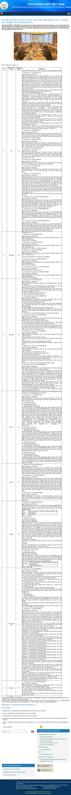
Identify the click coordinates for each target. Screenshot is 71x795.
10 (47, 727)
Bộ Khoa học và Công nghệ (46, 757)
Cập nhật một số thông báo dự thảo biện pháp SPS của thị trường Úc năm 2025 (24, 710)
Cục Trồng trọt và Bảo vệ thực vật (48, 742)
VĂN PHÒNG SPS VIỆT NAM (45, 4)
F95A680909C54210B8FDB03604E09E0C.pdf (24, 705)
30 (50, 727)
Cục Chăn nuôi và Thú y (46, 741)
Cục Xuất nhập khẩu (45, 749)
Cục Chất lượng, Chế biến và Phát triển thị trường (53, 739)
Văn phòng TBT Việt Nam (46, 761)
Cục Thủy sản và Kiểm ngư (47, 744)
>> (57, 727)
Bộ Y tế (41, 752)
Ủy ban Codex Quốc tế (10, 775)
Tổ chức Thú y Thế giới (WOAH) (12, 769)
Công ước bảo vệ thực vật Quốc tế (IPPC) (15, 772)
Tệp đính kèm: (7, 705)
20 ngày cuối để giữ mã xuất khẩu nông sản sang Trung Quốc (19, 713)
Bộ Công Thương (43, 747)
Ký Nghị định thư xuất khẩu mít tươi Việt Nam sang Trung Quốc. (20, 715)
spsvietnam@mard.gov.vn (50, 702)
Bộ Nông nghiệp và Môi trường (47, 734)
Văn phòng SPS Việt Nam (46, 737)
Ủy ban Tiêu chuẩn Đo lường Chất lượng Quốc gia (53, 759)
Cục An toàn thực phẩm (46, 754)
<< (15, 727)
